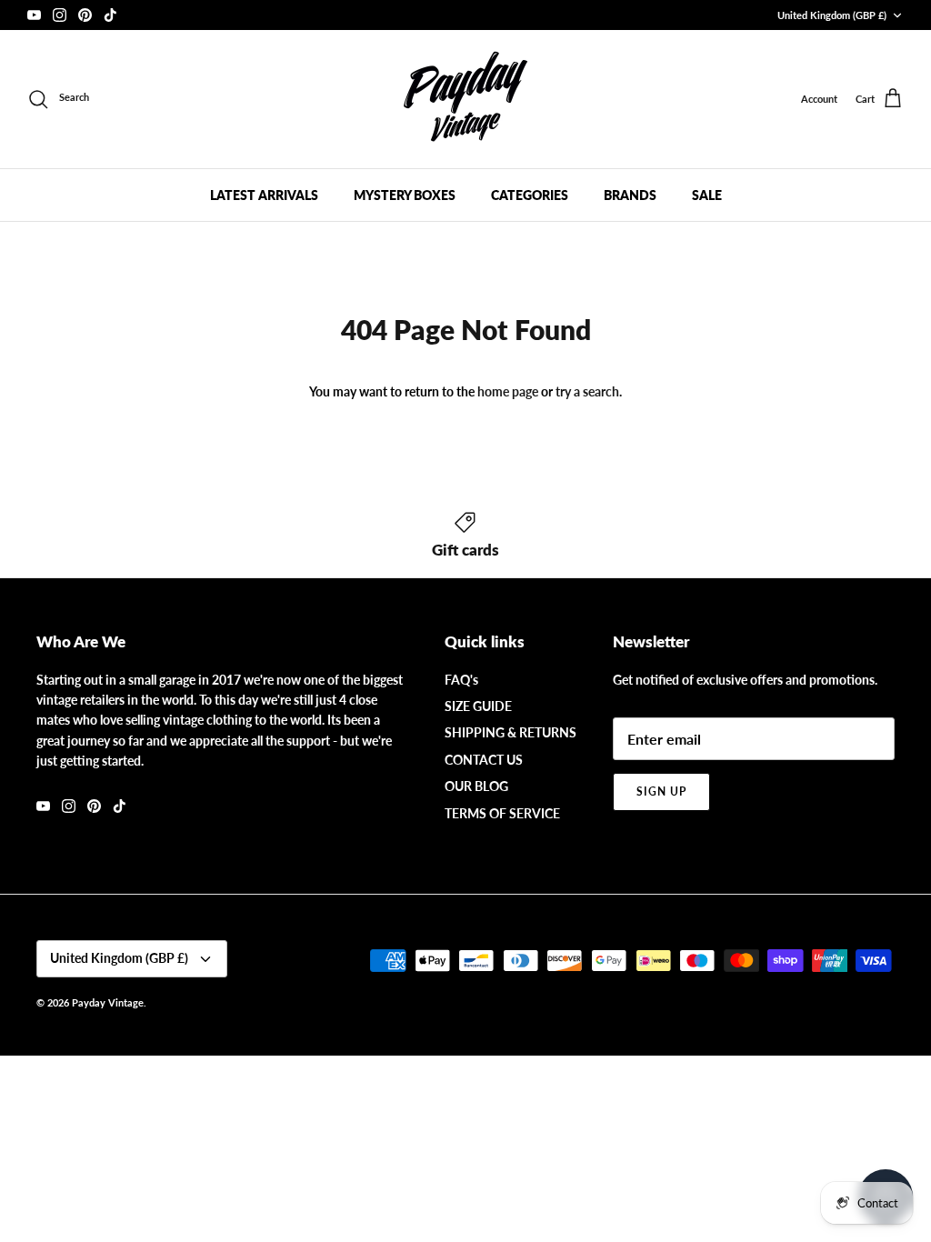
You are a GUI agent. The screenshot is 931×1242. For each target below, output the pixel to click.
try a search (587, 391)
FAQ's (461, 679)
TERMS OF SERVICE (502, 813)
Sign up (661, 791)
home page (507, 391)
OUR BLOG (476, 786)
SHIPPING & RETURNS (510, 732)
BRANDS (630, 195)
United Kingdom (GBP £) (831, 15)
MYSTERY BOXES (404, 195)
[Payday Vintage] (465, 99)
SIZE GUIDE (478, 706)
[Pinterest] (85, 15)
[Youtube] (34, 15)
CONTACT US (484, 759)
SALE (707, 195)
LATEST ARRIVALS (264, 195)
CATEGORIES (529, 195)
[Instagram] (59, 15)
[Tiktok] (110, 15)
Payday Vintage (108, 1002)
